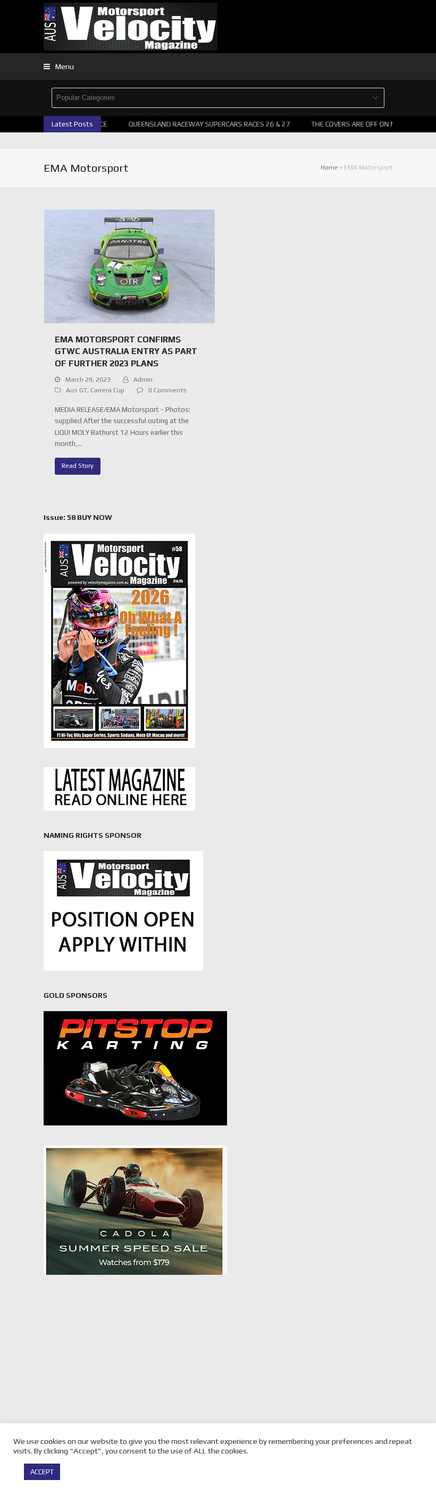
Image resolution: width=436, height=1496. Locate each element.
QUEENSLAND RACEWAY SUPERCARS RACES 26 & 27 (201, 124)
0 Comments (167, 390)
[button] (59, 66)
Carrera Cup (107, 390)
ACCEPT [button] (42, 1472)
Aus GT (76, 390)
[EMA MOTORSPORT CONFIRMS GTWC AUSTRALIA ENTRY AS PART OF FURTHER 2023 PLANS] (129, 266)
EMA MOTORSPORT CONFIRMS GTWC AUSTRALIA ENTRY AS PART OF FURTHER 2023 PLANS (126, 351)
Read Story (78, 465)
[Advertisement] (218, 1368)
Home (329, 167)
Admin (143, 379)
